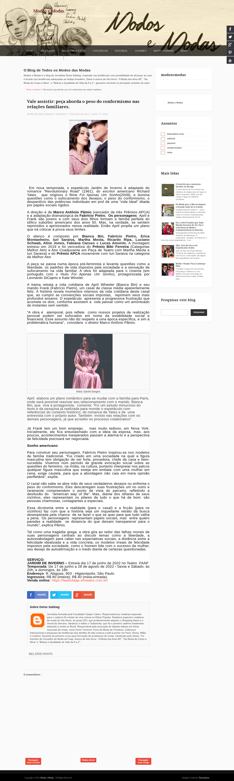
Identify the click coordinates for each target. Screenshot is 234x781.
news (169, 152)
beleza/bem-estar (175, 134)
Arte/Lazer (47, 51)
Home (29, 51)
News (184, 51)
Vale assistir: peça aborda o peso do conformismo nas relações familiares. (83, 104)
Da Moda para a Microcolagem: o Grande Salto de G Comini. (191, 205)
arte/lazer (37, 89)
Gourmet (141, 51)
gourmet (171, 143)
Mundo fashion (164, 51)
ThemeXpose (204, 778)
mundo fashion (174, 148)
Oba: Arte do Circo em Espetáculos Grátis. (187, 246)
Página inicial (88, 760)
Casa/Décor (100, 51)
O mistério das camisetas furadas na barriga (188, 185)
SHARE (42, 594)
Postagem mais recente (33, 761)
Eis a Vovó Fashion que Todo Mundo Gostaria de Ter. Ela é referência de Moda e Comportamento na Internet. (189, 226)
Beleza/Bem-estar (74, 51)
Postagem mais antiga (143, 761)
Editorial (121, 51)
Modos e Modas (48, 10)
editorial (171, 138)
